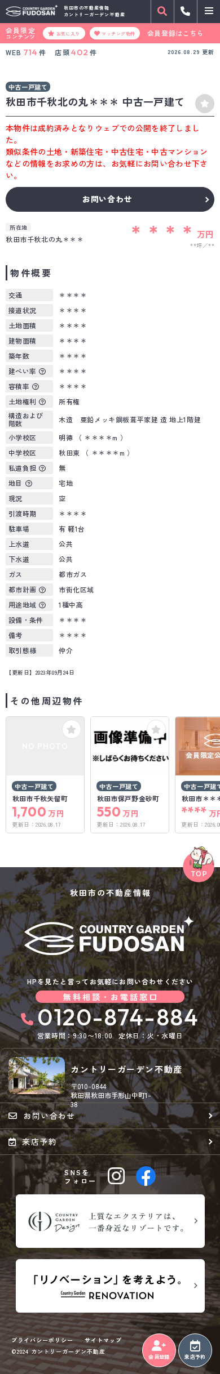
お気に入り (68, 33)
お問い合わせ (107, 198)
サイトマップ (103, 1340)
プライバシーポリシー (42, 1340)
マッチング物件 (118, 33)
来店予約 (194, 1356)
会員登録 (158, 1356)
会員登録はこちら (175, 33)
